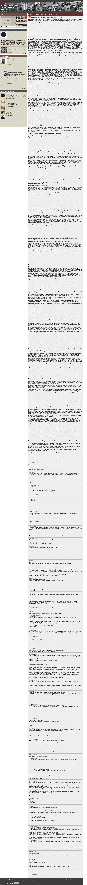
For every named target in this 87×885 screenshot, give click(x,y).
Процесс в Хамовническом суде (8, 91)
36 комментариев (3, 45)
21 (6, 23)
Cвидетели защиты (9, 112)
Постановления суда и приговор (11, 125)
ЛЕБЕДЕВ (22, 1)
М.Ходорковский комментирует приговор (12, 104)
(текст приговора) (8, 94)
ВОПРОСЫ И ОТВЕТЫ (79, 11)
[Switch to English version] (81, 9)
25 (15, 23)
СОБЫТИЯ (2, 1)
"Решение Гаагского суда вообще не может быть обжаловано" (10, 66)
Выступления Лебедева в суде (10, 107)
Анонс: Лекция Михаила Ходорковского (13, 32)
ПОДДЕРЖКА (31, 1)
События (3, 29)
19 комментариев (9, 64)
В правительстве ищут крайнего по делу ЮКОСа (14, 72)
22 (8, 23)
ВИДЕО (37, 1)
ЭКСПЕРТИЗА (41, 1)
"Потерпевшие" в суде (9, 119)
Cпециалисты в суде (9, 113)
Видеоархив (18, 19)
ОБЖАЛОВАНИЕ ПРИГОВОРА (9, 1)
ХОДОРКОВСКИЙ (17, 1)
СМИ (34, 1)
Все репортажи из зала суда (10, 98)
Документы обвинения (9, 116)
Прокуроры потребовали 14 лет (10, 115)
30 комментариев (9, 83)
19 (2, 23)
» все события (24, 53)
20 (4, 23)
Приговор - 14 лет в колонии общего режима (12, 93)
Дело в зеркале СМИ (6, 56)
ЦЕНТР (3, 3)
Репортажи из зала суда (51, 14)
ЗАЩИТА (26, 1)
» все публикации (23, 88)
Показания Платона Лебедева (10, 106)
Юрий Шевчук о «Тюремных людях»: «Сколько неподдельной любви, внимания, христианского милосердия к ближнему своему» (16, 60)
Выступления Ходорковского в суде (11, 103)
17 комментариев (9, 52)
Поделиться (33, 462)
